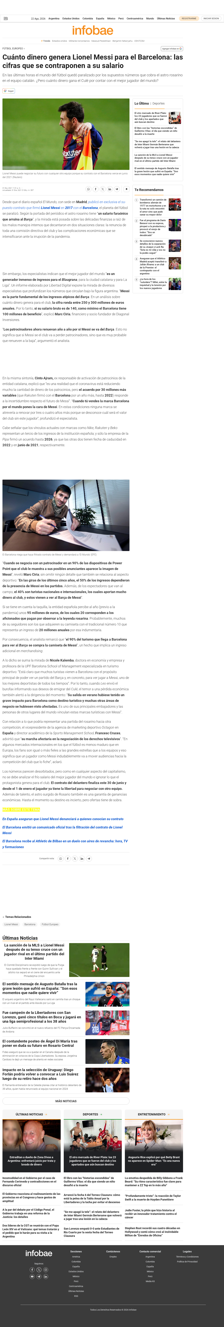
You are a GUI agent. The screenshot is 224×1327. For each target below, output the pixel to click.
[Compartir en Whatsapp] (88, 189)
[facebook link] (32, 1269)
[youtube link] (32, 1276)
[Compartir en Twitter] (103, 189)
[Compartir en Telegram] (117, 189)
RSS (76, 1296)
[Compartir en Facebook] (96, 189)
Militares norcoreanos (79, 41)
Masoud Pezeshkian (101, 41)
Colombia (88, 18)
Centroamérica (135, 18)
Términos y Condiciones (187, 1256)
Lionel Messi (11, 924)
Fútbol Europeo (12, 48)
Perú (121, 18)
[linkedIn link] (45, 1276)
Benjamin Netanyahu (123, 41)
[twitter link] (38, 1269)
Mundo (150, 18)
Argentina (53, 18)
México (111, 18)
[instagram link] (45, 1269)
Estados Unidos (71, 18)
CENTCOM (139, 41)
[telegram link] (38, 1276)
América (76, 1256)
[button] (6, 18)
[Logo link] (92, 30)
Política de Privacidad (187, 1261)
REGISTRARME (189, 18)
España (100, 18)
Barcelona (29, 924)
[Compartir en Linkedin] (110, 189)
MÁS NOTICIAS (66, 1101)
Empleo (113, 1256)
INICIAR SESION (211, 18)
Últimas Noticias (166, 18)
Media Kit (150, 1281)
